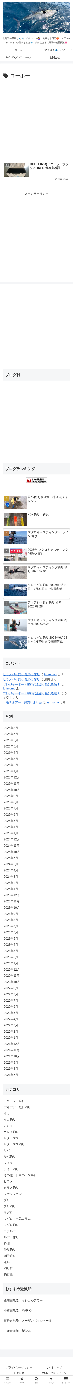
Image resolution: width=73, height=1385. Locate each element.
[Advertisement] (36, 119)
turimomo (50, 674)
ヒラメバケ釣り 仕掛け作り (21, 674)
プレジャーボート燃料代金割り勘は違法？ (31, 684)
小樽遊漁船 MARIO (17, 1310)
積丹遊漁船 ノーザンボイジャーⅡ (28, 1320)
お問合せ (19, 1372)
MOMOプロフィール (54, 1372)
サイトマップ (54, 1367)
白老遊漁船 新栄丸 (17, 1330)
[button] (65, 816)
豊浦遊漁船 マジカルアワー (23, 1300)
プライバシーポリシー (19, 1367)
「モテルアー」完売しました (22, 702)
